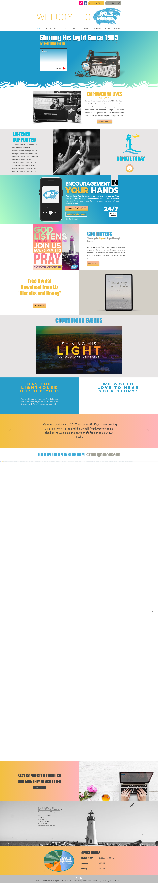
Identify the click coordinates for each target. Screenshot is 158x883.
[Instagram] (81, 3)
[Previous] (10, 430)
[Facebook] (85, 3)
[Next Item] (153, 611)
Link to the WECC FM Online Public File (49, 810)
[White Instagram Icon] (81, 877)
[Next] (148, 430)
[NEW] (129, 168)
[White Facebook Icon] (76, 877)
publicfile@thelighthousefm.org (46, 825)
